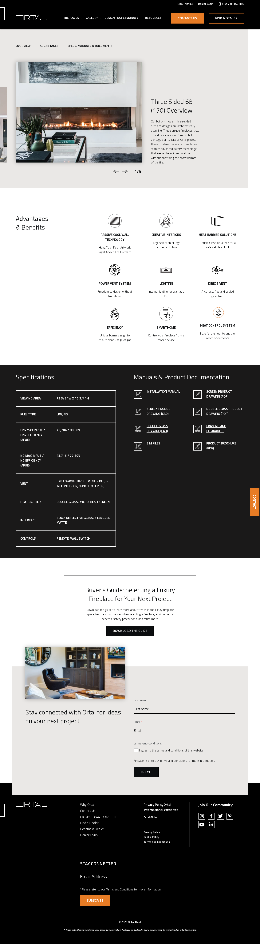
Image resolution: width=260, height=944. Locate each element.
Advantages (49, 45)
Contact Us (187, 18)
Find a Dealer (226, 18)
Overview (23, 45)
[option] (79, 112)
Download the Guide (130, 630)
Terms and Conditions (173, 760)
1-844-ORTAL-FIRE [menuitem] (233, 4)
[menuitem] (185, 3)
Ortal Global (151, 817)
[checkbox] (184, 750)
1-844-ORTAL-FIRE (105, 816)
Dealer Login (89, 834)
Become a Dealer (92, 828)
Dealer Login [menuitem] (205, 4)
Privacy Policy (153, 804)
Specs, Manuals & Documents (90, 45)
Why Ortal (87, 804)
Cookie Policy (151, 837)
